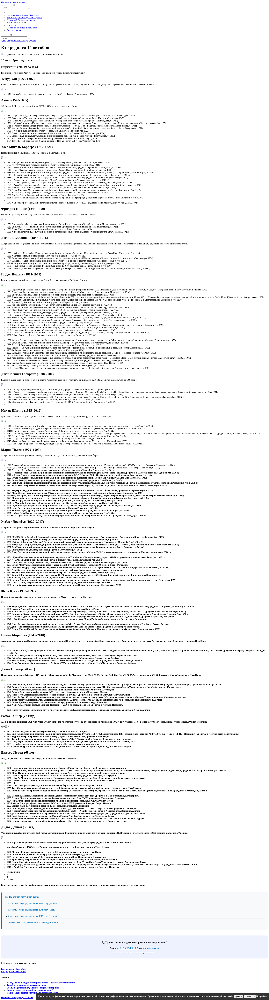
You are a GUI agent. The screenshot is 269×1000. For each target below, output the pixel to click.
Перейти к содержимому (13, 2)
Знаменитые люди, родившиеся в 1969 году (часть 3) (33, 922)
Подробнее (261, 996)
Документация (14, 30)
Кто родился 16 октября (13, 971)
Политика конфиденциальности (22, 28)
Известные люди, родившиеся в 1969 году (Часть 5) (32, 910)
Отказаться (250, 996)
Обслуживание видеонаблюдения (23, 15)
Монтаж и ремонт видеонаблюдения (24, 17)
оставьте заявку (151, 948)
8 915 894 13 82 (129, 948)
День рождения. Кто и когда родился (18, 40)
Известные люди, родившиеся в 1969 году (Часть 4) (32, 916)
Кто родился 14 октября (13, 969)
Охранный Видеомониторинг (21, 20)
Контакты (11, 25)
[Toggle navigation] (2, 5)
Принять (238, 996)
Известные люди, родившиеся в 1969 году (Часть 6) (32, 903)
